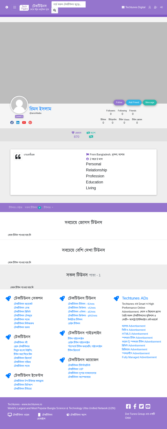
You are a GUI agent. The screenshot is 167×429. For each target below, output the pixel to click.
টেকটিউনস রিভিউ (22, 311)
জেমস (78, 135)
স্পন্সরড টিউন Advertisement (137, 337)
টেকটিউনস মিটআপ (23, 384)
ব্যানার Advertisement (133, 326)
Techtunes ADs (135, 298)
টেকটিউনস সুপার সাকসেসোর (82, 373)
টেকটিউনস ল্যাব (22, 319)
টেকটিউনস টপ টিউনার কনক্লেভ (29, 381)
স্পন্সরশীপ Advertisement (136, 353)
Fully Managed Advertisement (139, 357)
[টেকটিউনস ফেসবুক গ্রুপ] (135, 407)
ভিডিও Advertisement (133, 330)
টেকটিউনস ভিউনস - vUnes (82, 307)
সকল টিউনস (32, 207)
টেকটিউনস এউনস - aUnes (81, 311)
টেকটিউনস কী (21, 342)
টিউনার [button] (47, 207)
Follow (119, 102)
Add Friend (134, 102)
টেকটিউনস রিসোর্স (23, 358)
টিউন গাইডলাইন (76, 338)
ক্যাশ (92, 133)
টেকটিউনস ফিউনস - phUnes (82, 315)
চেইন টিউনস (74, 323)
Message (149, 102)
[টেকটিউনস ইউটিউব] (148, 407)
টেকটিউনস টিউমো (23, 388)
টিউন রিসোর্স (74, 350)
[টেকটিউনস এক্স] (141, 407)
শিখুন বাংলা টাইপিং (23, 350)
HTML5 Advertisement (135, 334)
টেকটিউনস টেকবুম (23, 315)
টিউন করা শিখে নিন (23, 354)
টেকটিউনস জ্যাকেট (23, 304)
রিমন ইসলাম (40, 109)
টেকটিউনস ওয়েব (20, 414)
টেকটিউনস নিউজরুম (24, 323)
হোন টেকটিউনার (22, 346)
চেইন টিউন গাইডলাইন (79, 342)
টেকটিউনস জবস (22, 327)
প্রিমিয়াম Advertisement (134, 349)
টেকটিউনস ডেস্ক (21, 307)
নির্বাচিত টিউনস (75, 319)
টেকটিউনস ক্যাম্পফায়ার (79, 377)
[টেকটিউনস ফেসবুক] (128, 407)
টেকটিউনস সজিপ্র (22, 362)
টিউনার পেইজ (15, 207)
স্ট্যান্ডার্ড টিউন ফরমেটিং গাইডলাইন (85, 346)
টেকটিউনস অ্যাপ (78, 414)
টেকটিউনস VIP (75, 369)
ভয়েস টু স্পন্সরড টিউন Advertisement (141, 341)
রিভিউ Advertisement (133, 345)
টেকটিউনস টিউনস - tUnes (81, 304)
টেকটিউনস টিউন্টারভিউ (79, 365)
